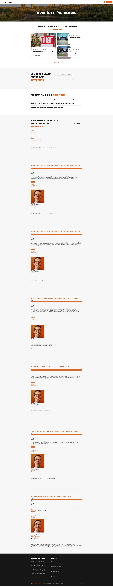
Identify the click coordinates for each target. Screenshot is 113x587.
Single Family (32, 137)
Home (52, 561)
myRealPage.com (36, 547)
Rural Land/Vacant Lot (34, 136)
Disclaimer (53, 576)
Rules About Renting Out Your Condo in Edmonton (43, 52)
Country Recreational (33, 132)
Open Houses (32, 138)
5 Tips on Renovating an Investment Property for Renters (75, 52)
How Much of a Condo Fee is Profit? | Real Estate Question (47, 107)
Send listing (32, 186)
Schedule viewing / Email (34, 185)
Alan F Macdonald (37, 583)
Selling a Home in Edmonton (56, 568)
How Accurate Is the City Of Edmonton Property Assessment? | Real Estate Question (54, 99)
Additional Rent (70, 78)
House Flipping (61, 74)
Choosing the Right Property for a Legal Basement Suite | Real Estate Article (75, 39)
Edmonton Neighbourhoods (56, 563)
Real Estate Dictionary (36, 84)
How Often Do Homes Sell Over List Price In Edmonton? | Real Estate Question (52, 103)
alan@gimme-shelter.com (35, 206)
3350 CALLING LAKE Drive (55, 231)
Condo (31, 131)
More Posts (56, 62)
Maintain (62, 2)
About (67, 2)
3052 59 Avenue (51, 496)
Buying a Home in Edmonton (56, 566)
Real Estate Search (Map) (55, 574)
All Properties (32, 130)
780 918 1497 (33, 205)
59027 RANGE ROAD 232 (54, 367)
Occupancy (60, 78)
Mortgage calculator (34, 324)
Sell (51, 2)
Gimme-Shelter (6, 2)
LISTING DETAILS (33, 249)
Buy (47, 2)
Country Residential (33, 133)
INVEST (46, 49)
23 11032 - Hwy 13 (54, 298)
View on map (33, 187)
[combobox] (56, 338)
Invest (56, 2)
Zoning (69, 74)
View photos (32, 184)
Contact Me (109, 2)
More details (32, 179)
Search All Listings (77, 123)
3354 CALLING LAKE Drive (55, 165)
